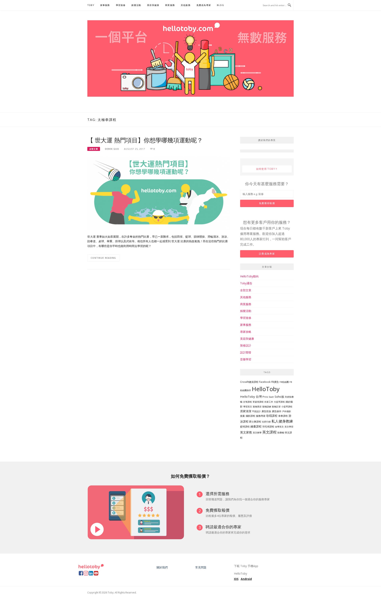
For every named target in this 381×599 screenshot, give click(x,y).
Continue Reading (103, 257)
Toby (90, 5)
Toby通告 (246, 283)
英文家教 (246, 432)
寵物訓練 (266, 406)
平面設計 (256, 411)
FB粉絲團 (284, 382)
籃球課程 (245, 426)
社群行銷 (266, 421)
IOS (236, 579)
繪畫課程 (256, 426)
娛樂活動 (136, 5)
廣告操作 (276, 411)
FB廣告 (275, 382)
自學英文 (279, 426)
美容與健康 (153, 5)
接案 (242, 416)
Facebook (264, 382)
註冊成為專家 (267, 253)
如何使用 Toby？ (267, 169)
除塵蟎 (280, 432)
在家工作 (268, 401)
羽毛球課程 (268, 426)
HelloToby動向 (249, 276)
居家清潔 (245, 411)
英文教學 (257, 432)
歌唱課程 (271, 416)
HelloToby (266, 389)
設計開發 (245, 352)
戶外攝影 (286, 411)
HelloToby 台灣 (251, 396)
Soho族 (279, 396)
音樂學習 (245, 359)
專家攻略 (245, 332)
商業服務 (170, 5)
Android (246, 579)
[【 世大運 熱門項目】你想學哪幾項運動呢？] (158, 193)
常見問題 (200, 567)
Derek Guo (112, 148)
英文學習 (289, 426)
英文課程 (269, 431)
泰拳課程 (283, 416)
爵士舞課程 (255, 421)
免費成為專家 (203, 5)
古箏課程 (247, 401)
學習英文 (247, 406)
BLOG (220, 5)
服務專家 (261, 416)
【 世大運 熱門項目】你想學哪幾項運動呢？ (145, 140)
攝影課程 (250, 416)
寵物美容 (257, 406)
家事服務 (105, 5)
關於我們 (162, 567)
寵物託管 (276, 406)
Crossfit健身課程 (249, 382)
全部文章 (93, 149)
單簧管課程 (258, 401)
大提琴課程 (279, 401)
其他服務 (185, 5)
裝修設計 (245, 345)
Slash (271, 396)
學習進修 (121, 5)
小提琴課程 (286, 406)
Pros (265, 396)
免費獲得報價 (267, 203)
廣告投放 (266, 411)
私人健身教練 (282, 421)
